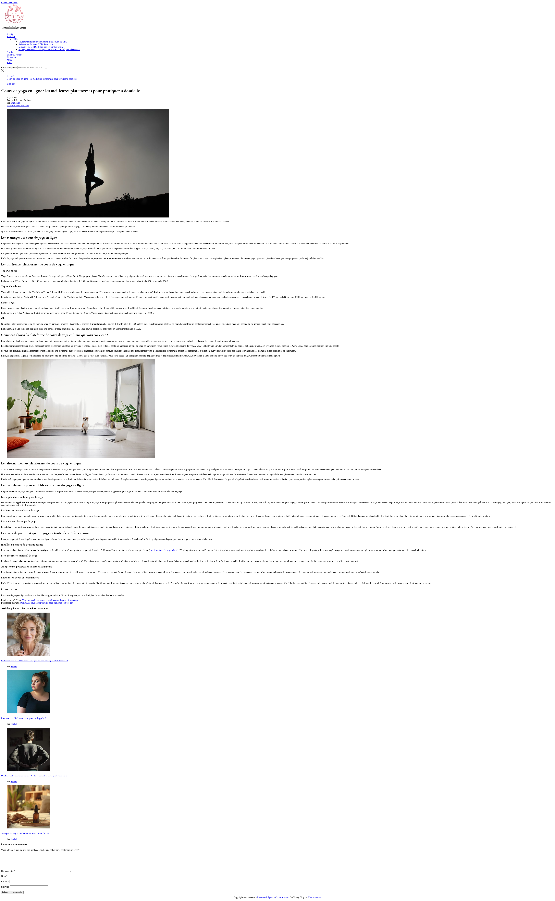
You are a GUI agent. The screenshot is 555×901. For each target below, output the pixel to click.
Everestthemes (314, 897)
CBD (15, 39)
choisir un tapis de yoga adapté (164, 550)
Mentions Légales (265, 897)
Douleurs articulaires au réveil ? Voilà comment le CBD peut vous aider (34, 775)
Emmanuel (15, 103)
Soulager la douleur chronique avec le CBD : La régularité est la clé (49, 49)
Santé (9, 62)
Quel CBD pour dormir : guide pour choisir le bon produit (46, 603)
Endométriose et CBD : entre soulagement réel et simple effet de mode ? (34, 660)
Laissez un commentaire (18, 105)
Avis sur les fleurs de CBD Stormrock (35, 44)
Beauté (10, 34)
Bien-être (11, 36)
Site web (5, 887)
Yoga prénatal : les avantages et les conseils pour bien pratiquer (50, 600)
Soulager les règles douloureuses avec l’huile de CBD (42, 41)
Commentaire (8, 871)
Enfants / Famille (14, 54)
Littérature (11, 57)
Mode (9, 60)
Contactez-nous (282, 897)
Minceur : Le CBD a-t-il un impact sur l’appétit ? (40, 47)
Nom (4, 876)
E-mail (5, 881)
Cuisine (10, 52)
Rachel (14, 666)
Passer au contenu (9, 2)
